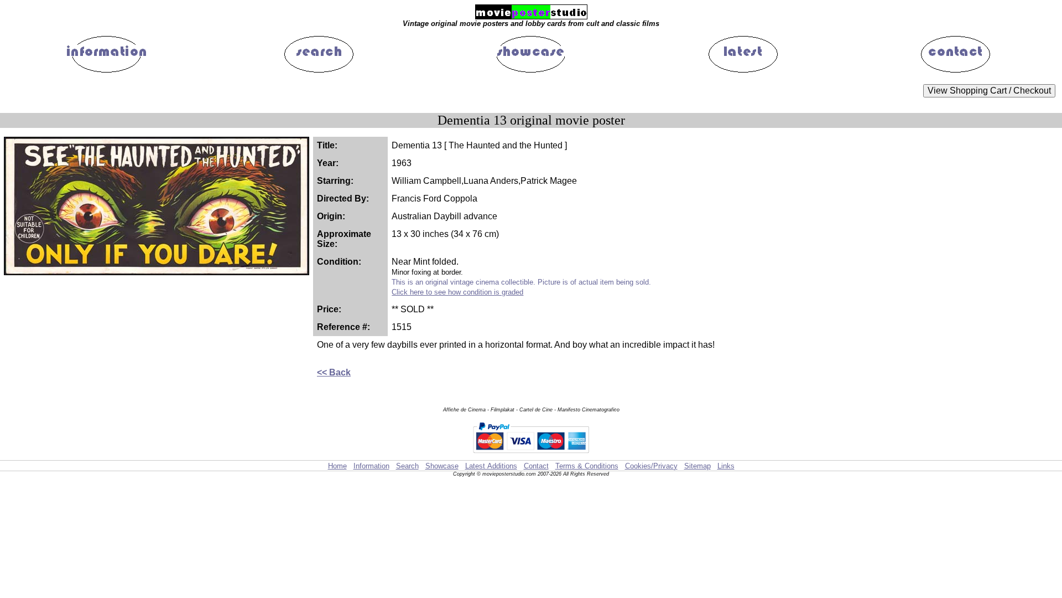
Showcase (442, 466)
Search (407, 466)
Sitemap (697, 466)
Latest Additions (491, 466)
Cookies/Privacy (651, 466)
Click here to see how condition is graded (457, 292)
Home (337, 466)
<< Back (334, 372)
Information (371, 466)
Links (726, 466)
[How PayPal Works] (531, 455)
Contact (536, 466)
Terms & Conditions (586, 466)
